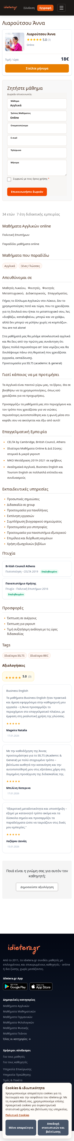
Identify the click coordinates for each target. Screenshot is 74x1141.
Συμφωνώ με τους (31, 179)
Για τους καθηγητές (15, 1062)
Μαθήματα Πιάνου (15, 1033)
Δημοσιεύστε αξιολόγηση (37, 887)
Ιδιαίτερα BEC (39, 655)
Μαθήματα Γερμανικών (17, 1017)
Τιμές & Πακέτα (12, 1080)
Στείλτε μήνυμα (37, 68)
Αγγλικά (9, 266)
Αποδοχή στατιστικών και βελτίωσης (53, 1127)
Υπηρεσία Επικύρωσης (17, 1069)
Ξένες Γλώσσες (30, 266)
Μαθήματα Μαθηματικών (19, 1011)
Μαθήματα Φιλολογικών (18, 1022)
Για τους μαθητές (14, 1056)
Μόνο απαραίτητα (21, 1127)
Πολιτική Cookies (17, 1115)
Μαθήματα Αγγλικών (16, 1006)
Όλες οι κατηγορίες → (17, 1039)
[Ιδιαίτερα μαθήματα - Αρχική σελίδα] (10, 8)
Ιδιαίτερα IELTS (14, 655)
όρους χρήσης (40, 178)
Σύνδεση (29, 8)
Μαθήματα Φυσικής (15, 1028)
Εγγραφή (45, 8)
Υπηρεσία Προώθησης (17, 1074)
